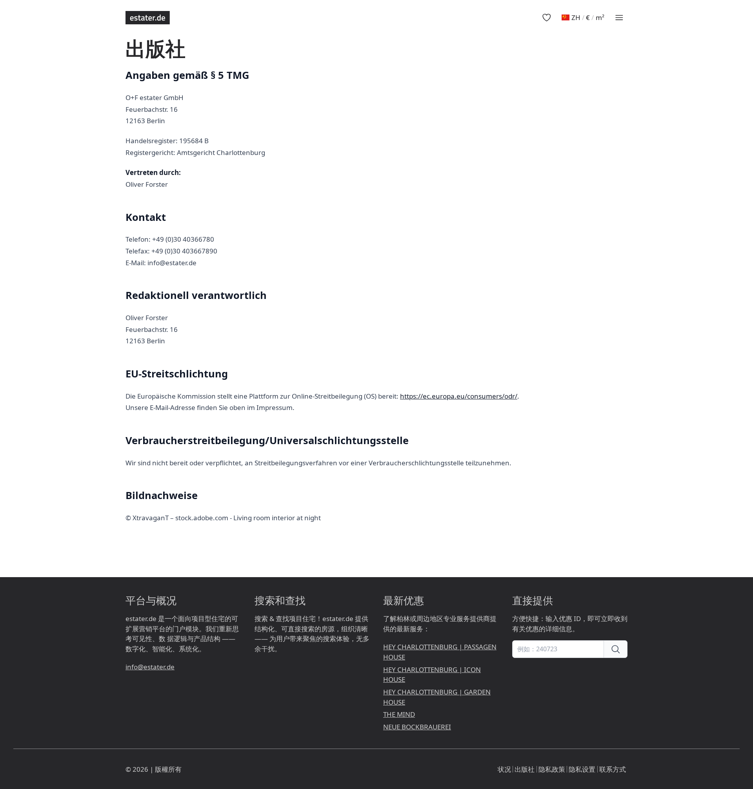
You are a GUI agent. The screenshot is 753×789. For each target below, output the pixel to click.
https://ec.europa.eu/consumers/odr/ (458, 396)
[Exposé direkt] (616, 649)
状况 (504, 769)
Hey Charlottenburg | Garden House (437, 697)
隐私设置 (582, 769)
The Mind (399, 714)
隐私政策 (551, 769)
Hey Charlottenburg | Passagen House (440, 651)
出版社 (525, 769)
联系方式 (612, 769)
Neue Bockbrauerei (417, 726)
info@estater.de (150, 666)
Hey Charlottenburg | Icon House (432, 674)
